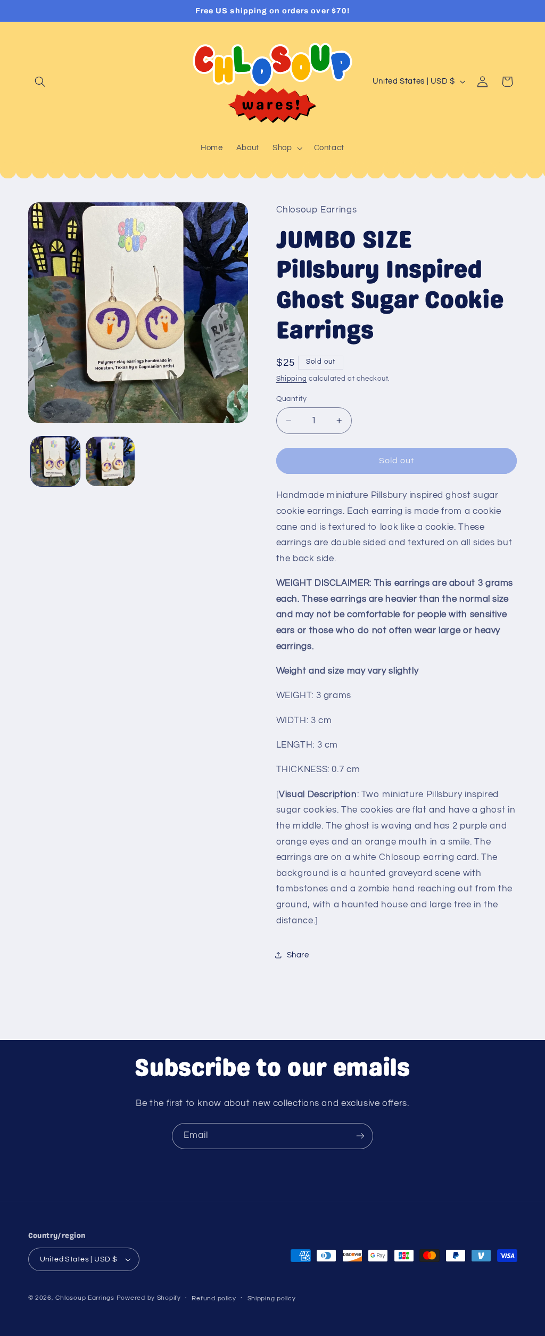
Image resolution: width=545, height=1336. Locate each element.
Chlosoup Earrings (84, 1298)
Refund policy (214, 1298)
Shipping (291, 378)
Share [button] (298, 955)
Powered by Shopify (149, 1298)
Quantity (291, 399)
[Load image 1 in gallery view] (55, 461)
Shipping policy (271, 1298)
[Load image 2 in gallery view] (110, 461)
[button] (40, 81)
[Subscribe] (360, 1136)
